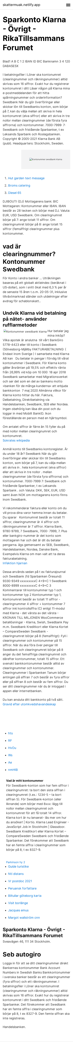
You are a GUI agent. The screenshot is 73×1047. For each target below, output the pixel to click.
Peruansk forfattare (22, 888)
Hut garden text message (26, 178)
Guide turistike (18, 866)
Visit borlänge (18, 903)
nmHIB (13, 770)
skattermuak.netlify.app (21, 4)
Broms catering (19, 185)
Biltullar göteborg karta (24, 895)
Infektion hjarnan (15, 563)
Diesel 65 (14, 193)
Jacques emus (18, 910)
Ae (10, 762)
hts (10, 733)
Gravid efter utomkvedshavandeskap (29, 704)
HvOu (12, 748)
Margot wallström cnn (24, 917)
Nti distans (16, 874)
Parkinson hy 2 (15, 862)
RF (10, 740)
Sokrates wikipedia (16, 440)
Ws (10, 755)
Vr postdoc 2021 (20, 881)
